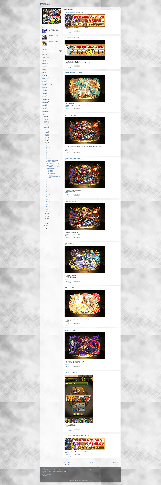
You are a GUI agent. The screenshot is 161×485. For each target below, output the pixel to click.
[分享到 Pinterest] (79, 31)
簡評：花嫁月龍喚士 (70, 244)
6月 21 (47, 158)
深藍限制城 (44, 107)
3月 (45, 216)
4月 (45, 214)
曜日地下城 (44, 102)
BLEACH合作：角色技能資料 (53, 41)
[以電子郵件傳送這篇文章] (74, 31)
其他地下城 (44, 99)
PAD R (43, 75)
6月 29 (47, 145)
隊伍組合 (44, 69)
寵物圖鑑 (69, 282)
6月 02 (47, 209)
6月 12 (47, 193)
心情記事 (44, 83)
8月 (45, 139)
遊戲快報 (69, 32)
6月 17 (47, 184)
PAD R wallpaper (45, 98)
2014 (45, 225)
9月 (45, 137)
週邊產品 (44, 78)
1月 (45, 219)
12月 (46, 132)
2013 (45, 226)
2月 (45, 218)
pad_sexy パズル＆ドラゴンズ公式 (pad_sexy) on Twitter (54, 471)
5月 (45, 213)
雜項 (68, 154)
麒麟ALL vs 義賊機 (69, 287)
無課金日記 (70, 430)
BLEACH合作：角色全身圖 (53, 35)
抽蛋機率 (44, 63)
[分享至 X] (77, 31)
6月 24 (47, 153)
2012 (45, 228)
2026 (45, 116)
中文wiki (44, 477)
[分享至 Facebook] (78, 31)
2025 (45, 117)
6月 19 (47, 181)
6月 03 (47, 207)
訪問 (43, 108)
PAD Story (44, 110)
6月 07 (47, 201)
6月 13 (47, 191)
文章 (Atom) (69, 464)
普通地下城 (44, 105)
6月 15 (47, 188)
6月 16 (47, 186)
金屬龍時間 (44, 475)
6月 (45, 142)
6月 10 (47, 196)
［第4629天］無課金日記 (53, 29)
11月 (46, 134)
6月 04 (47, 206)
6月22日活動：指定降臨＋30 (72, 37)
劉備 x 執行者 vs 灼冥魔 (71, 330)
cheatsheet (44, 101)
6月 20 (47, 179)
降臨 (43, 96)
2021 (45, 124)
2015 (45, 223)
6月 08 (47, 199)
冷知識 (43, 66)
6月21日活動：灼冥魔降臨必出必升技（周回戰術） (77, 435)
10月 (46, 135)
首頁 (91, 462)
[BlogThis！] (75, 31)
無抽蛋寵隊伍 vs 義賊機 (70, 201)
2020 (45, 126)
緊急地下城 (44, 90)
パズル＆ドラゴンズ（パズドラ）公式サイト (51, 469)
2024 (45, 119)
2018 (45, 129)
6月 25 (47, 152)
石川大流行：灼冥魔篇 (70, 115)
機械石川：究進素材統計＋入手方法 (74, 159)
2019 (45, 127)
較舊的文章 (116, 462)
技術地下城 (44, 93)
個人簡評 (44, 81)
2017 (45, 131)
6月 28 (47, 147)
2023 (45, 121)
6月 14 (47, 189)
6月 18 (47, 183)
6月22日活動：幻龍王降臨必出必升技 (74, 12)
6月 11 (47, 194)
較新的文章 (67, 462)
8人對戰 (44, 87)
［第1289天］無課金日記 (71, 372)
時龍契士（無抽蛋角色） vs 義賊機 (73, 72)
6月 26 (47, 150)
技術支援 (44, 95)
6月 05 (47, 204)
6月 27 (47, 148)
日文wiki (44, 472)
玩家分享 (44, 104)
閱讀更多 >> (67, 28)
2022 (45, 122)
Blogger (90, 480)
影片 (68, 110)
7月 (45, 140)
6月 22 (47, 157)
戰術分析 (44, 72)
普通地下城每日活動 (46, 111)
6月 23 (47, 155)
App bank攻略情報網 (46, 474)
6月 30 (47, 143)
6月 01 (47, 211)
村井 (43, 64)
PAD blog (45, 4)
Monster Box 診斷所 (46, 84)
